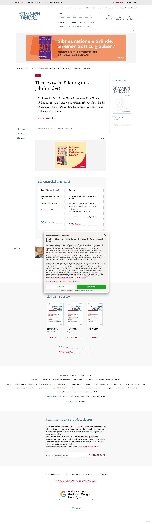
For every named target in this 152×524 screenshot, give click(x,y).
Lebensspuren (108, 388)
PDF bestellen (47, 222)
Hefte (82, 22)
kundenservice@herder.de (80, 396)
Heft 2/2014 (60, 68)
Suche (61, 13)
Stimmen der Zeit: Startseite (24, 68)
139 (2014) (51, 68)
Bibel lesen (120, 388)
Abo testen (76, 223)
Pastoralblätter (43, 388)
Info (135, 2)
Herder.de (19, 2)
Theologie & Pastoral (34, 2)
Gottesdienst (141, 384)
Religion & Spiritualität (54, 2)
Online (73, 22)
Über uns (108, 8)
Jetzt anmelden (98, 454)
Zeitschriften (118, 2)
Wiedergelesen (69, 8)
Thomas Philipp (49, 117)
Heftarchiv (75, 26)
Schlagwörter (99, 8)
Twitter (83, 402)
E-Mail (48, 451)
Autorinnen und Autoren (84, 8)
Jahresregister (86, 26)
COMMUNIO (129, 384)
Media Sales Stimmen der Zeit (24, 384)
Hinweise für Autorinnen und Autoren (125, 8)
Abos (91, 22)
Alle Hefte (65, 346)
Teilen (23, 129)
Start (62, 22)
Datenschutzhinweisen (91, 447)
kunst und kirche (133, 388)
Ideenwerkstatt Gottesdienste (25, 388)
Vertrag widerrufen (66, 480)
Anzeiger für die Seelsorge (60, 388)
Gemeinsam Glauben (93, 388)
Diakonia (75, 392)
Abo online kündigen (99, 396)
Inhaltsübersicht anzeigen (123, 125)
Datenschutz (76, 474)
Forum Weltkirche (77, 388)
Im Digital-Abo (92, 217)
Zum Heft (53, 337)
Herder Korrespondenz (101, 384)
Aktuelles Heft (65, 26)
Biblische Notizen (62, 392)
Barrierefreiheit (90, 474)
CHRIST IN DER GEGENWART (81, 384)
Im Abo (75, 217)
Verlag (128, 2)
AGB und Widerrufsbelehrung (57, 474)
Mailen (23, 138)
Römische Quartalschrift (89, 392)
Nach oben (77, 508)
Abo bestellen (67, 351)
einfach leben (116, 384)
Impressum (104, 474)
